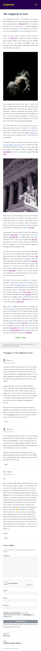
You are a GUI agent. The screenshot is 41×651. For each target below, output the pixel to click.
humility (11, 414)
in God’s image (8, 144)
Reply (6, 422)
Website (6, 605)
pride (17, 346)
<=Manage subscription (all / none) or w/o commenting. (18, 614)
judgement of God (8, 346)
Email (5, 598)
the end (12, 309)
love (14, 346)
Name (5, 590)
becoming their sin (21, 285)
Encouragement (27, 344)
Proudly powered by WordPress (10, 648)
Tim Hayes (17, 344)
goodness (33, 133)
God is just (17, 144)
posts (24, 337)
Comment (7, 556)
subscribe (27, 615)
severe (32, 263)
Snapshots (8, 4)
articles (17, 337)
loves (17, 292)
